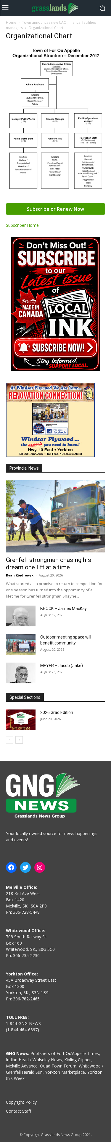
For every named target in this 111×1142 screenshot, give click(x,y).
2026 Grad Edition (56, 712)
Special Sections (24, 697)
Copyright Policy (21, 1102)
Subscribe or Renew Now (55, 209)
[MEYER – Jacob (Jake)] (21, 673)
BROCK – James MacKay (63, 608)
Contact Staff (18, 1111)
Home (11, 22)
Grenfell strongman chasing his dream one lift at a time (48, 563)
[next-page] (19, 740)
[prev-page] (9, 740)
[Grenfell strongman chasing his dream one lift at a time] (55, 516)
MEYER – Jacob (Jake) (61, 665)
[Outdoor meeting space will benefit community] (21, 644)
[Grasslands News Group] (55, 8)
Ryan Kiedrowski (20, 575)
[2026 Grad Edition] (21, 719)
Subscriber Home (22, 225)
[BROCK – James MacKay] (21, 616)
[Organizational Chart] (55, 189)
